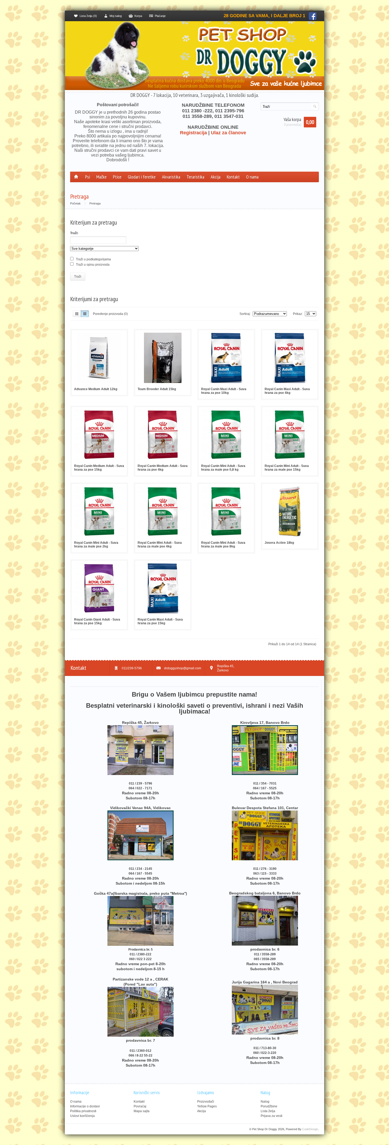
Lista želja (268, 1111)
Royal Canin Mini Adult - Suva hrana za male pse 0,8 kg (223, 467)
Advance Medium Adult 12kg (95, 389)
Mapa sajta (142, 1111)
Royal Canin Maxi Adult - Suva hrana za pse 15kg (160, 621)
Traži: (74, 233)
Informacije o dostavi (85, 1106)
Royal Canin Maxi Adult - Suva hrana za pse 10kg (223, 391)
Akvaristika (171, 177)
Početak (75, 203)
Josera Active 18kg (279, 543)
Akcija (215, 177)
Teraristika (195, 177)
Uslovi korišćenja (82, 1116)
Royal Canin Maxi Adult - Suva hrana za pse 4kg (287, 391)
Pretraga (95, 203)
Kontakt (233, 177)
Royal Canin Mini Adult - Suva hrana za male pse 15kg (287, 467)
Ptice (117, 177)
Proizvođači (205, 1101)
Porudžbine (269, 1106)
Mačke (101, 177)
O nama (252, 177)
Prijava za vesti (271, 1116)
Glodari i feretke (142, 177)
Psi (87, 177)
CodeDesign (310, 1129)
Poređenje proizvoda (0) (110, 314)
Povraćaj (140, 1106)
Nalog (265, 1101)
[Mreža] (85, 313)
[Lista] (77, 313)
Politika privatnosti (83, 1111)
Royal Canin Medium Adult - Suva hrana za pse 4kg (163, 467)
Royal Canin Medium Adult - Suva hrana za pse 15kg (99, 467)
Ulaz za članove (228, 132)
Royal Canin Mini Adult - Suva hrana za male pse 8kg (223, 544)
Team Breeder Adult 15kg (157, 389)
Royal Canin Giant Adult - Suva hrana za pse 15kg (97, 621)
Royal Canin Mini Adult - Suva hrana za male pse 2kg (96, 544)
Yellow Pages (207, 1106)
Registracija (193, 132)
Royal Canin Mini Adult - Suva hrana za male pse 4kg (160, 544)
